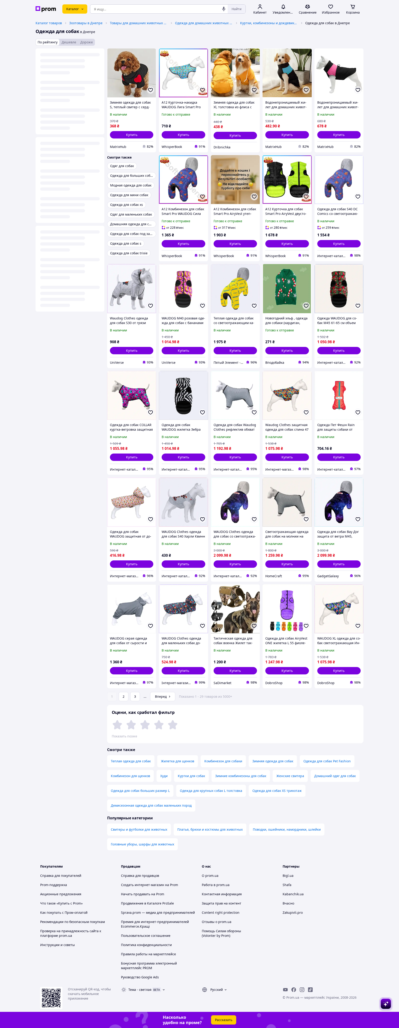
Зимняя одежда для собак (272, 761)
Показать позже (124, 736)
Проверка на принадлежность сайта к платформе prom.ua (70, 933)
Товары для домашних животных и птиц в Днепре (139, 23)
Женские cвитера (290, 776)
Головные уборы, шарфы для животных (142, 844)
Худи (164, 776)
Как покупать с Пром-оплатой (64, 912)
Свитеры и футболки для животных (139, 829)
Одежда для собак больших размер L (140, 790)
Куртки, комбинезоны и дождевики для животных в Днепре (269, 23)
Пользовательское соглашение (145, 935)
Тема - (139, 989)
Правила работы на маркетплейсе (148, 954)
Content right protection (220, 912)
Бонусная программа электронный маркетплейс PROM (149, 965)
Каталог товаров (49, 23)
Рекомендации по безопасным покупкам (72, 922)
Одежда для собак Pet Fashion (327, 761)
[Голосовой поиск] (224, 9)
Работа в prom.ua (216, 885)
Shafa (287, 885)
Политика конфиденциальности (146, 945)
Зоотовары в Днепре (86, 23)
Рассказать (223, 1020)
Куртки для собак (191, 776)
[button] (131, 134)
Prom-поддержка (53, 885)
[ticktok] (310, 989)
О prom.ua (210, 875)
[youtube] (285, 989)
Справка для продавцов (140, 875)
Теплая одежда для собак (131, 761)
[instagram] (302, 989)
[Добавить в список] (150, 90)
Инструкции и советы (57, 945)
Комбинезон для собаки (223, 761)
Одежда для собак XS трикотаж (277, 790)
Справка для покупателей (60, 875)
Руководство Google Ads (140, 977)
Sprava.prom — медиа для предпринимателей (158, 912)
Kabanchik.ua (293, 894)
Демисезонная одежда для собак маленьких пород (151, 805)
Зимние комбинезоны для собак (240, 776)
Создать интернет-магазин (142, 885)
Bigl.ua (288, 875)
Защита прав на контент (221, 903)
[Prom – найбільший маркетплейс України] (46, 9)
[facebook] (293, 989)
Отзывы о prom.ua (216, 922)
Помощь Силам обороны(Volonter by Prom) (221, 933)
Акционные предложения (60, 894)
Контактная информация (222, 894)
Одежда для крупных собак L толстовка (211, 790)
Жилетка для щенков (177, 761)
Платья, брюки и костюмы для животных (210, 829)
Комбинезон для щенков (130, 776)
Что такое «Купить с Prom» (61, 903)
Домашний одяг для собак (335, 776)
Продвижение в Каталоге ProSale (147, 903)
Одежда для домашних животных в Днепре (204, 23)
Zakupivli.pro (293, 912)
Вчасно (288, 903)
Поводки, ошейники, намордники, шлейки (287, 829)
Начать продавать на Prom (142, 894)
